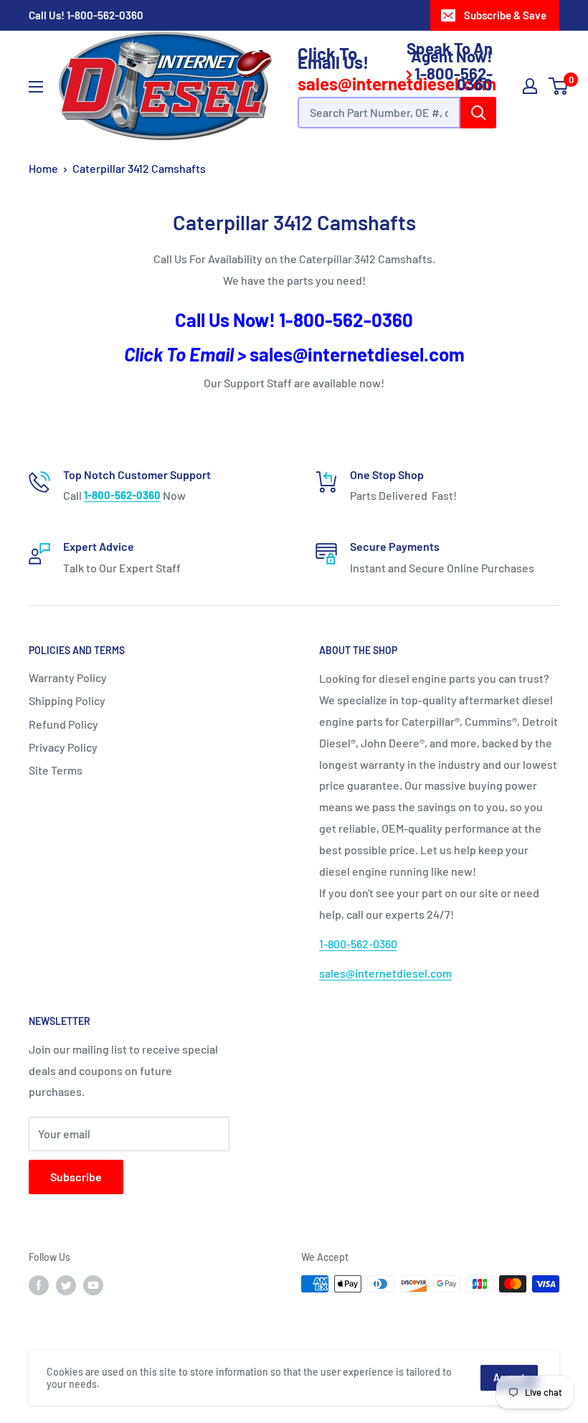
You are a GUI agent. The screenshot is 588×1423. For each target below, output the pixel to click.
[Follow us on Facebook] (39, 1285)
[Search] (478, 112)
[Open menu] (36, 87)
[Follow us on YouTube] (93, 1285)
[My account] (530, 86)
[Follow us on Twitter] (66, 1285)
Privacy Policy (63, 747)
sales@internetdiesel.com (357, 354)
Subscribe (76, 1176)
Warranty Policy (68, 677)
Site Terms (55, 770)
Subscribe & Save (505, 15)
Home (43, 168)
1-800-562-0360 (105, 15)
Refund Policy (63, 724)
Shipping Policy (67, 700)
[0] (559, 86)
